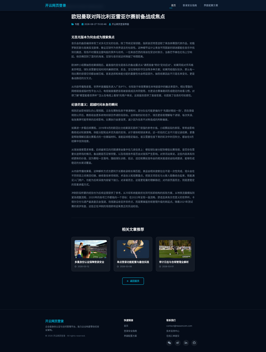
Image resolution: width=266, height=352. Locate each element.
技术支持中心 (172, 331)
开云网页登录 (55, 5)
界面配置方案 (211, 5)
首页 (173, 5)
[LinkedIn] (186, 343)
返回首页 (134, 281)
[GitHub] (194, 343)
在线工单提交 (172, 335)
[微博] (178, 343)
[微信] (169, 343)
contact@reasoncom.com (179, 325)
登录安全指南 (190, 5)
